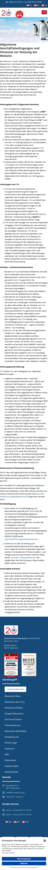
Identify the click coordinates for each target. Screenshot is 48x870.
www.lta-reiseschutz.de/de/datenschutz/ (22, 495)
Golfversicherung (12, 725)
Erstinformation (12, 766)
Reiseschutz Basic (13, 696)
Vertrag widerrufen (15, 689)
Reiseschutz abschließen (16, 731)
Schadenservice (12, 737)
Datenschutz (10, 760)
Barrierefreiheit (11, 772)
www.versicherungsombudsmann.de (21, 539)
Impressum (10, 748)
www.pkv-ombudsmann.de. (23, 557)
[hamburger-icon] (44, 12)
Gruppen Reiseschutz (14, 713)
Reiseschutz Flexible (14, 707)
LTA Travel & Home (13, 719)
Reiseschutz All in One (15, 702)
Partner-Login (11, 742)
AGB (7, 754)
